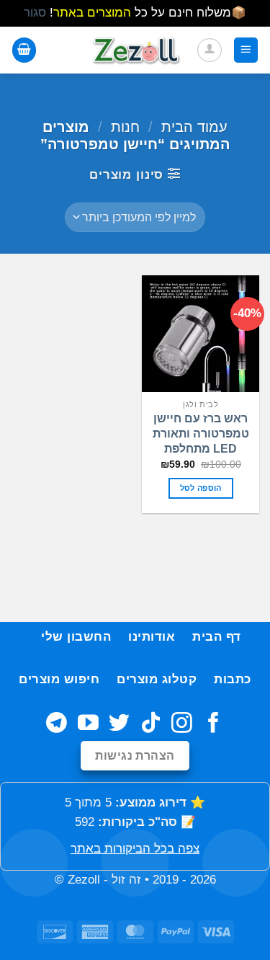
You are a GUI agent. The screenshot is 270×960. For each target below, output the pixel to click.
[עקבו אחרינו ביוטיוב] (88, 724)
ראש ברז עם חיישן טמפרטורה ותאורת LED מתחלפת (201, 433)
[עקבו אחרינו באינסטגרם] (181, 724)
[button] (246, 49)
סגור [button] (35, 12)
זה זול (126, 879)
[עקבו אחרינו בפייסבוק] (213, 724)
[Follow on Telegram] (56, 724)
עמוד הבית (194, 127)
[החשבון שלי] (209, 50)
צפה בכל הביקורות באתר (135, 848)
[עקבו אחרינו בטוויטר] (119, 724)
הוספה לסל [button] (201, 488)
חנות (125, 127)
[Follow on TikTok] (150, 724)
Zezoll (84, 879)
